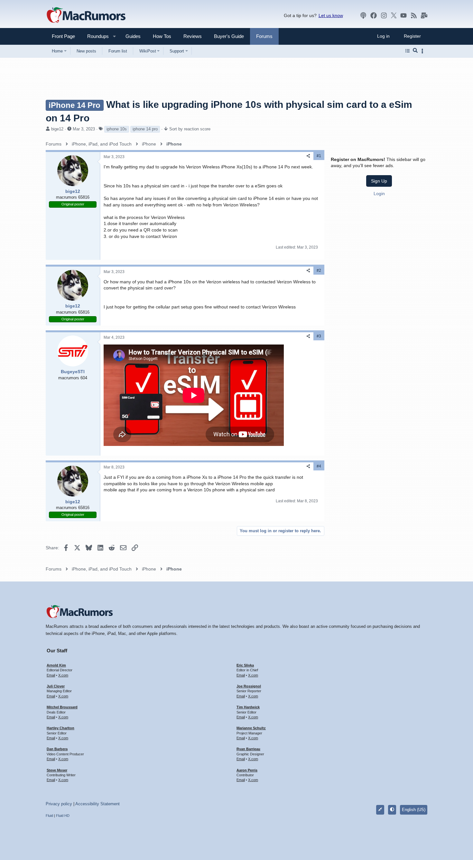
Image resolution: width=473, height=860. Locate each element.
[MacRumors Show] (363, 15)
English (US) (413, 809)
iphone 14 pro (145, 129)
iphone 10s (117, 129)
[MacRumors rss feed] (414, 15)
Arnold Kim (56, 665)
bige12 (57, 129)
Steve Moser (57, 770)
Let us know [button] (331, 15)
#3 (319, 336)
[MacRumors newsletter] (424, 15)
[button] (95, 36)
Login (379, 193)
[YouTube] (403, 15)
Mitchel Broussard (62, 707)
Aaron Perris (246, 770)
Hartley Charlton (60, 728)
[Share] (308, 156)
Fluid (49, 815)
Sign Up (379, 181)
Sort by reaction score (189, 129)
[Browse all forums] (407, 51)
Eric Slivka (245, 665)
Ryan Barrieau (248, 749)
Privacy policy (59, 803)
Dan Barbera (57, 749)
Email (51, 675)
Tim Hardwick (248, 707)
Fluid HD (63, 815)
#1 (319, 156)
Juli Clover (56, 686)
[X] (394, 15)
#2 (319, 270)
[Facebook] (373, 15)
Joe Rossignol (248, 686)
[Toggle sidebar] (423, 51)
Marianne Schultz (251, 728)
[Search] (415, 51)
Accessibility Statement (97, 803)
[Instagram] (384, 15)
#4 (319, 466)
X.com (63, 675)
